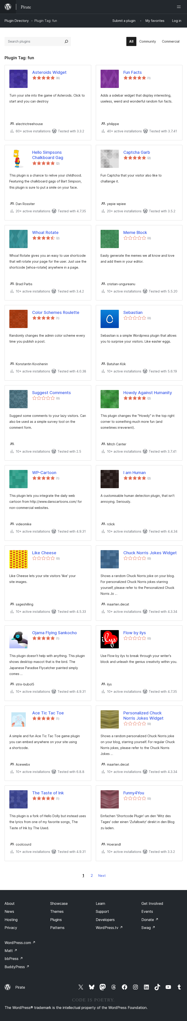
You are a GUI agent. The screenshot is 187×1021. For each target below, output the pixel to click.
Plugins (56, 919)
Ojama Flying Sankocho (54, 632)
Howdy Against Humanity (147, 392)
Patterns (57, 927)
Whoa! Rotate (45, 232)
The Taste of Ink (48, 792)
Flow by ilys (134, 632)
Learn (100, 903)
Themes (57, 911)
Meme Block (135, 232)
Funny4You (133, 792)
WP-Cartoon (44, 472)
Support (102, 911)
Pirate (20, 987)
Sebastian (133, 312)
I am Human (134, 472)
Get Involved (152, 903)
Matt (11, 950)
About (10, 903)
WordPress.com (20, 942)
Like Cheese (44, 552)
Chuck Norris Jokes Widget (150, 552)
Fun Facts (132, 72)
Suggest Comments (51, 392)
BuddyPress (17, 967)
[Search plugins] (66, 41)
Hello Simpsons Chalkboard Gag (47, 155)
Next (102, 875)
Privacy (11, 927)
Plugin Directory (17, 21)
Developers (105, 919)
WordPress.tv (109, 927)
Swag (148, 927)
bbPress (14, 958)
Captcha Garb (136, 152)
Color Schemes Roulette (55, 312)
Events (147, 911)
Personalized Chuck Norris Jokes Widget (143, 716)
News (9, 911)
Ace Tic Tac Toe (48, 713)
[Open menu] (179, 7)
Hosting (11, 919)
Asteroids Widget (49, 72)
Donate (149, 919)
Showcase (59, 903)
